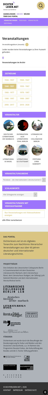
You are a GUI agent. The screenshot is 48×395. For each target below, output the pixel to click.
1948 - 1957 (9, 86)
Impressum (18, 390)
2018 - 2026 (24, 104)
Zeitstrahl (8, 23)
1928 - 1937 (9, 80)
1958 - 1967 (24, 86)
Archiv (20, 14)
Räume (27, 14)
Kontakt (7, 390)
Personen (22, 20)
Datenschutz (31, 390)
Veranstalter (33, 20)
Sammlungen (9, 14)
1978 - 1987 (24, 92)
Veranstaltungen (10, 20)
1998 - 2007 (24, 98)
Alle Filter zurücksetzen (12, 220)
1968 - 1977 (9, 92)
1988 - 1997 (9, 98)
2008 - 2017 (9, 104)
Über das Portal (10, 16)
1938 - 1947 (24, 80)
